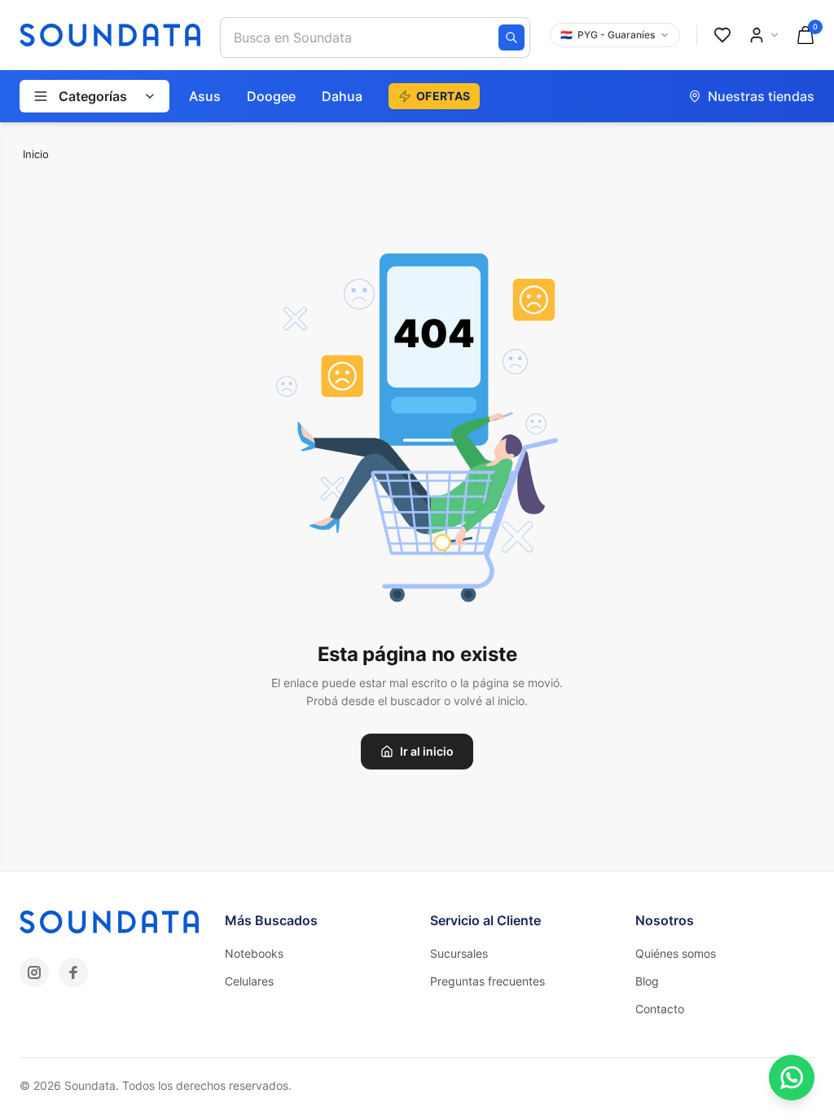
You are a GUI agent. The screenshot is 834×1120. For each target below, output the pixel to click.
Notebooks (254, 953)
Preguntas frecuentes (487, 981)
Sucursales (459, 953)
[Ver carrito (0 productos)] (805, 35)
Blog (647, 981)
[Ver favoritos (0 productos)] (722, 35)
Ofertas (443, 96)
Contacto (659, 1009)
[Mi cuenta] (764, 35)
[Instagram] (34, 972)
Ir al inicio (427, 751)
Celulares (249, 981)
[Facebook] (73, 972)
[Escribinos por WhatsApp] (791, 1077)
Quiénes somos (675, 953)
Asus (205, 96)
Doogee (271, 96)
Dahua (342, 96)
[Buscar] (511, 37)
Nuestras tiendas (761, 96)
